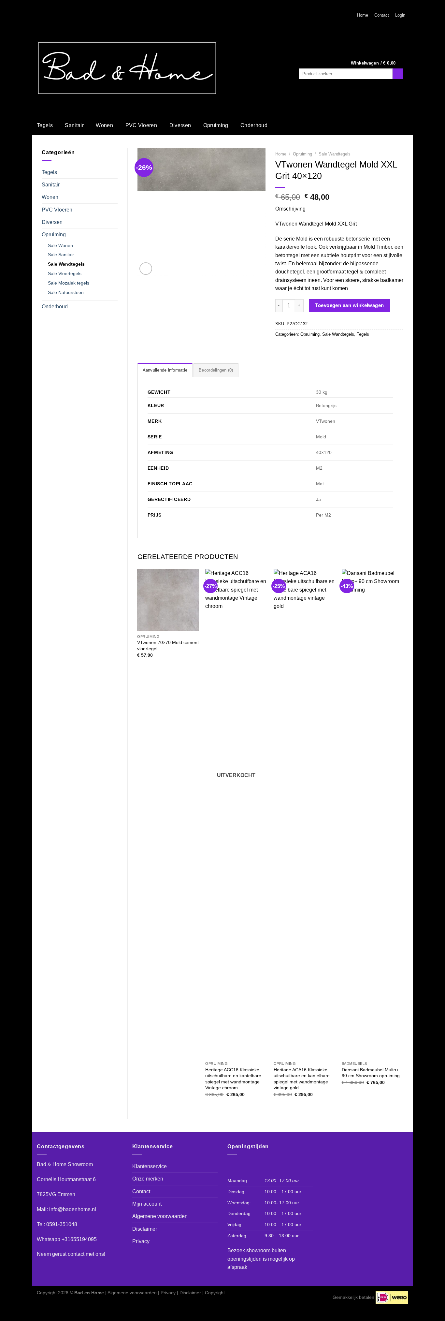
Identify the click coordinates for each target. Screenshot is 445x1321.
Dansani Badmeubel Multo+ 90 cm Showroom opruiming (371, 1073)
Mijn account (147, 1204)
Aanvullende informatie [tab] (165, 370)
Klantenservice (149, 1166)
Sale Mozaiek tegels (68, 283)
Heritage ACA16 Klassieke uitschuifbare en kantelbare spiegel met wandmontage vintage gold (302, 1079)
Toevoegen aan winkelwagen (349, 305)
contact (76, 1254)
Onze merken (147, 1179)
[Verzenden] (398, 73)
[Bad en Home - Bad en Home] (127, 68)
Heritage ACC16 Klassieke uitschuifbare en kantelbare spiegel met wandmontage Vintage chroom (233, 1079)
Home (362, 15)
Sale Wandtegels (66, 264)
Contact (381, 15)
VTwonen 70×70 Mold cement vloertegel (168, 645)
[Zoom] (145, 268)
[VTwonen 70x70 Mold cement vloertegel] (168, 600)
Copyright (215, 1292)
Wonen (104, 125)
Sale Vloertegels (64, 273)
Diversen (180, 125)
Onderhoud (253, 125)
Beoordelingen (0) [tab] (216, 370)
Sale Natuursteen (66, 292)
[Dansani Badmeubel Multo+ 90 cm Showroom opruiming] (373, 813)
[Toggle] (114, 172)
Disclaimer (144, 1229)
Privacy (141, 1241)
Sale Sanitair (61, 254)
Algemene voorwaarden (160, 1216)
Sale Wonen (60, 245)
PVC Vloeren (141, 125)
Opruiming (215, 125)
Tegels (45, 125)
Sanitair (74, 125)
